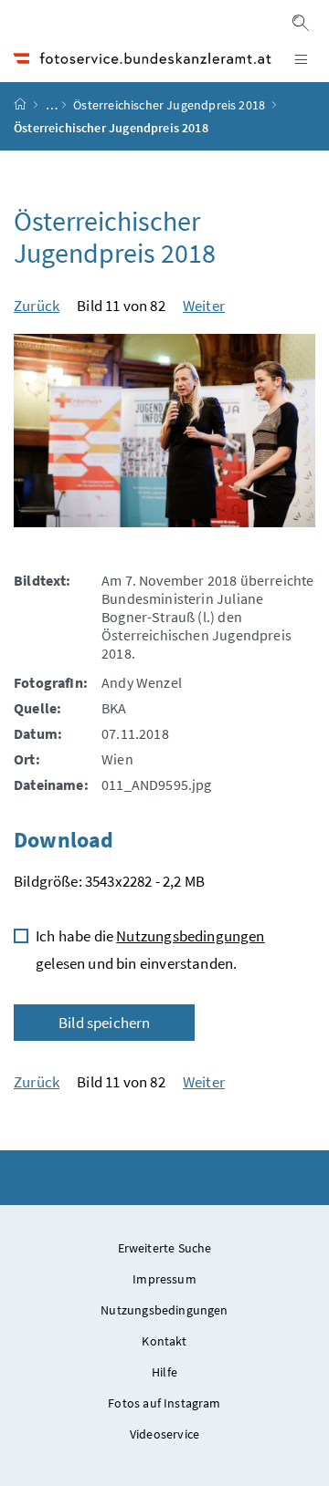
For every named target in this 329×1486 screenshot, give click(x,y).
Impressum (164, 1279)
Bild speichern (104, 1023)
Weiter (204, 306)
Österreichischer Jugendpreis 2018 (169, 105)
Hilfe (164, 1372)
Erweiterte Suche (165, 1248)
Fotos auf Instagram (164, 1403)
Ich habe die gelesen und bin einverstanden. (150, 949)
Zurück (36, 306)
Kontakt (164, 1341)
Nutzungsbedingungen (190, 936)
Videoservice (164, 1434)
